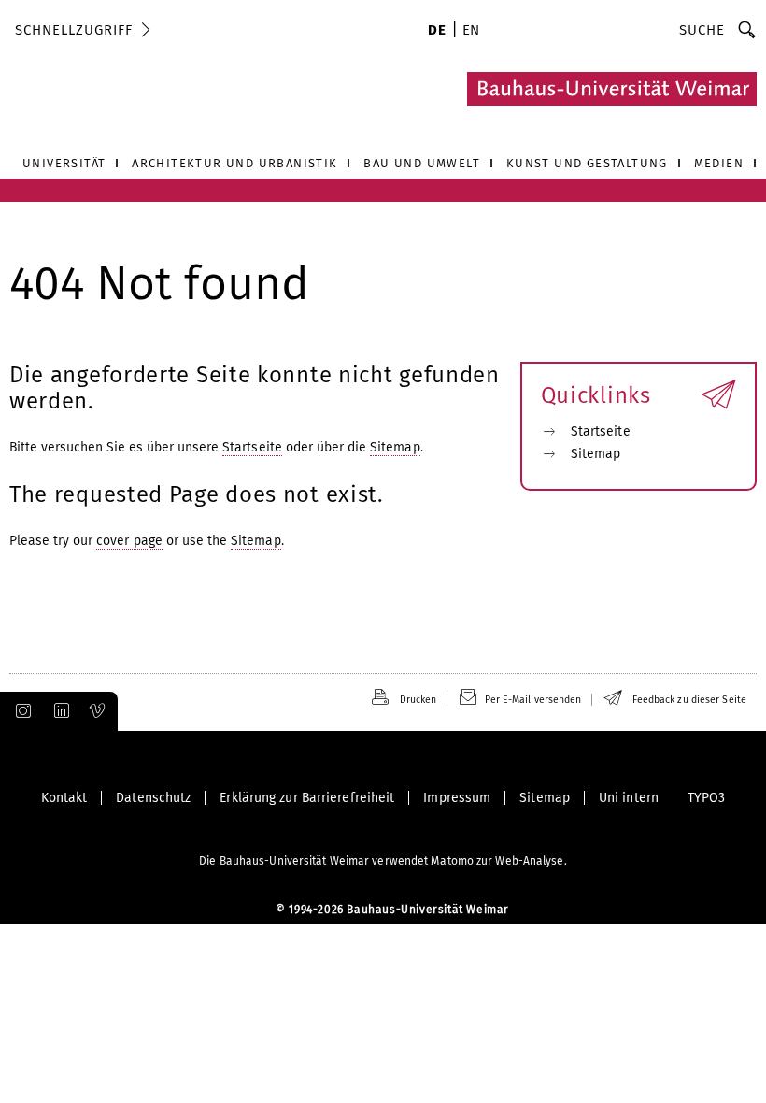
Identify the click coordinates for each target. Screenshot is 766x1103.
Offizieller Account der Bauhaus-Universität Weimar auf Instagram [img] (19, 711)
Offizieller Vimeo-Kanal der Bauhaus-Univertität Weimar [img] (98, 711)
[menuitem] (436, 32)
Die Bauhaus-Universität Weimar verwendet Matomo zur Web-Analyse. (382, 860)
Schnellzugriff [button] (74, 29)
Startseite (252, 447)
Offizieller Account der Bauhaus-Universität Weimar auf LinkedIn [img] (58, 711)
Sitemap (395, 447)
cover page (129, 541)
